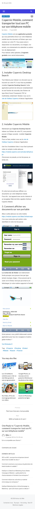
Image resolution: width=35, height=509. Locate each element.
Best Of (30, 503)
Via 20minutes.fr (7, 344)
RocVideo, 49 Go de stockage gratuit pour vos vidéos (9, 398)
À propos (16, 503)
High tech (5, 16)
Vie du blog (23, 503)
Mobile (6, 351)
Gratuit (25, 348)
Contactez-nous (8, 503)
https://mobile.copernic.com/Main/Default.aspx (17, 216)
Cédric (5, 30)
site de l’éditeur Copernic (10, 98)
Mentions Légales (18, 505)
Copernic (10, 348)
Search (13, 351)
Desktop (18, 348)
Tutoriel (20, 351)
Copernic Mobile (7, 34)
